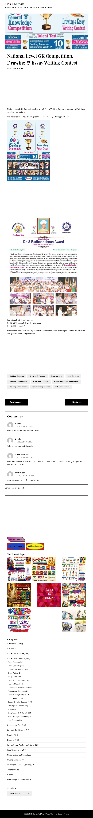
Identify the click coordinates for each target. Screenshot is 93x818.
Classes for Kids (14, 725)
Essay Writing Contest (41, 387)
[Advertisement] (46, 89)
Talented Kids (13, 769)
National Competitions (18, 381)
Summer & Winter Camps (18, 765)
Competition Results (16, 730)
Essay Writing (56, 376)
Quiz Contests (13, 698)
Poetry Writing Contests (17, 695)
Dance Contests (14, 666)
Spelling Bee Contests (16, 706)
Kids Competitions (62, 387)
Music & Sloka (13, 684)
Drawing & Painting (37, 376)
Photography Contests (16, 691)
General (10, 740)
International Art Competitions (20, 745)
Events (10, 735)
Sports (10, 709)
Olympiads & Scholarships (18, 687)
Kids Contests (14, 4)
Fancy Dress (12, 677)
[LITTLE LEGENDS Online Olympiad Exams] (19, 620)
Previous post (16, 402)
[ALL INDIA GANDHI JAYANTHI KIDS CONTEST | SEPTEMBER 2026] (74, 569)
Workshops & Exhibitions (18, 779)
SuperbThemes (64, 814)
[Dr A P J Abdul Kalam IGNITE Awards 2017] (74, 620)
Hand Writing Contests (16, 680)
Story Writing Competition (18, 716)
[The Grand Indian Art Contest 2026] (19, 569)
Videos (10, 774)
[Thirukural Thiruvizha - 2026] (19, 595)
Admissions (12, 643)
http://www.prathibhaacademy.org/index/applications (46, 117)
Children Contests (17, 376)
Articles (10, 648)
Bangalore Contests (41, 381)
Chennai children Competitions (66, 381)
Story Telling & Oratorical (17, 713)
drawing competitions (18, 387)
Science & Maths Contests (17, 702)
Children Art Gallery (16, 653)
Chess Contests (14, 662)
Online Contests (14, 760)
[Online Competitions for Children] (49, 595)
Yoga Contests (13, 720)
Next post (76, 402)
